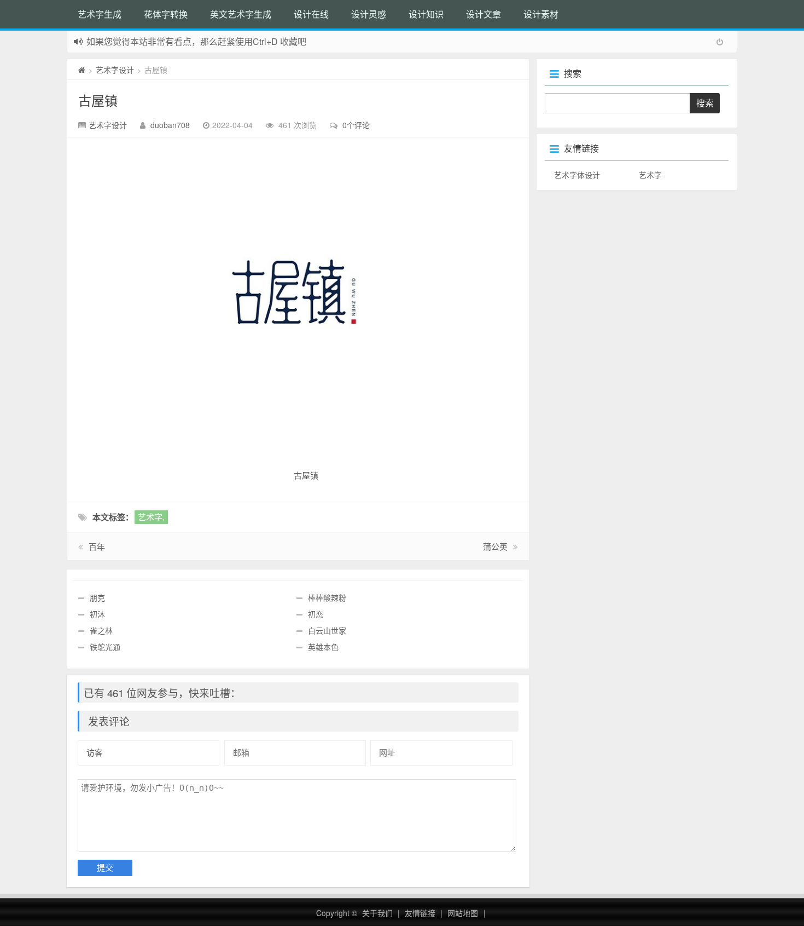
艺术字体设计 (577, 174)
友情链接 (420, 912)
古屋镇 (98, 100)
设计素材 (540, 14)
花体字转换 (166, 14)
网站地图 (462, 912)
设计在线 (311, 14)
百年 (97, 546)
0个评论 (356, 124)
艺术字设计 (115, 69)
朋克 (97, 597)
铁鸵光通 (105, 646)
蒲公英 (495, 546)
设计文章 (483, 14)
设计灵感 (368, 14)
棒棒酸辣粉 (327, 597)
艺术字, (151, 516)
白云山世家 (327, 630)
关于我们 (377, 912)
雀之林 (101, 630)
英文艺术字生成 (240, 14)
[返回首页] (81, 69)
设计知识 (426, 14)
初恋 (315, 613)
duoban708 (170, 124)
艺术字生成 (99, 14)
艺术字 (650, 174)
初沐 (97, 613)
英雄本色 (323, 646)
